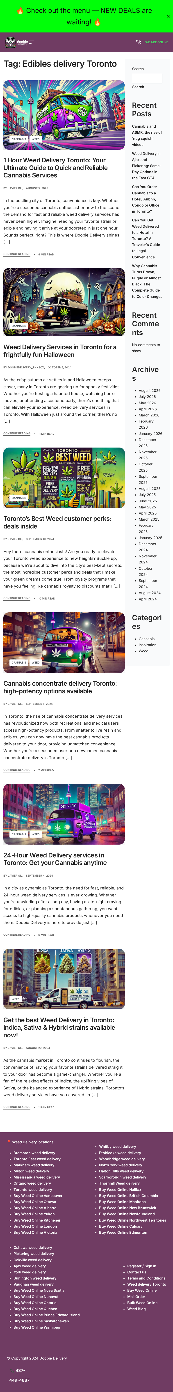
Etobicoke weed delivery (120, 1153)
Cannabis (19, 139)
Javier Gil (15, 188)
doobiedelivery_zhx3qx (26, 367)
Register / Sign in (141, 1266)
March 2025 (149, 519)
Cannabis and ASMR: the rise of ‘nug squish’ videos (147, 135)
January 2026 (150, 433)
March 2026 (149, 415)
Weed (36, 139)
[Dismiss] (168, 16)
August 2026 (150, 390)
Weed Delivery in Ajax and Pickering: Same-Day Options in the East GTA (146, 165)
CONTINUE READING (16, 254)
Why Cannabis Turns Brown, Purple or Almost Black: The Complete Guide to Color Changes (147, 281)
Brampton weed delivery (34, 1153)
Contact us (136, 1272)
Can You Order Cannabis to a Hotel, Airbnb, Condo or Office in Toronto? (145, 199)
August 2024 (150, 592)
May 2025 (147, 507)
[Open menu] (31, 42)
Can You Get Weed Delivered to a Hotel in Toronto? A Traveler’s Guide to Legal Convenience (146, 238)
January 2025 (150, 537)
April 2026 (148, 409)
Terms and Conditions (146, 1278)
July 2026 (147, 396)
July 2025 (147, 494)
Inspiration (147, 645)
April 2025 (148, 513)
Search (138, 69)
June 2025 (148, 501)
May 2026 (147, 403)
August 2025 (150, 488)
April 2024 (148, 599)
